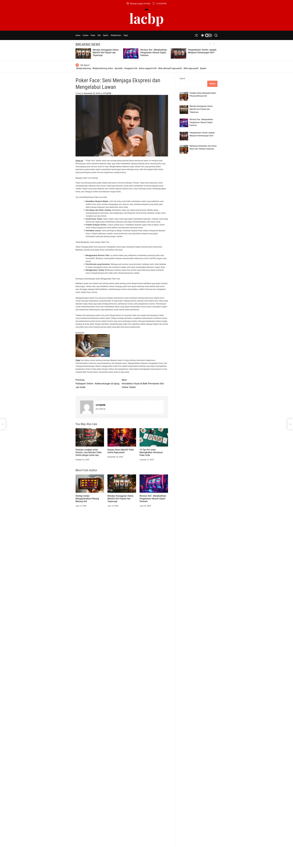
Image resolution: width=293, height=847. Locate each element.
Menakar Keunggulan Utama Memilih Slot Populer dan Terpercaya (120, 498)
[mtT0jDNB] (86, 407)
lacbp (146, 18)
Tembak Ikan (116, 35)
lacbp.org (79, 161)
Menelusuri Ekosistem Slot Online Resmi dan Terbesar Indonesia (200, 52)
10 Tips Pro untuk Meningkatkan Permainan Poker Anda (151, 452)
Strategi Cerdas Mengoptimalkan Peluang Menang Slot (87, 498)
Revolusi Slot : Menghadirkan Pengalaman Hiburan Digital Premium (106, 52)
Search (182, 78)
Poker (93, 35)
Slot (99, 35)
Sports (105, 35)
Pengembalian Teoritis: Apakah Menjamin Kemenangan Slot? (154, 51)
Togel (125, 35)
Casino (85, 35)
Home (78, 35)
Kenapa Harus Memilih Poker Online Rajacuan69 (120, 451)
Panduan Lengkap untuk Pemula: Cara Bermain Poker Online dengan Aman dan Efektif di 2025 (89, 453)
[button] (214, 44)
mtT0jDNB (107, 93)
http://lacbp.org (100, 409)
